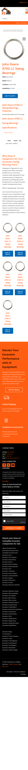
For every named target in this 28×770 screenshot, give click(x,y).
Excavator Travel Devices (9, 643)
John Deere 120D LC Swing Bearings (20, 280)
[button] (24, 38)
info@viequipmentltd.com (12, 458)
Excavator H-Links (7, 582)
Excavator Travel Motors (9, 645)
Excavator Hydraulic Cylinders (11, 585)
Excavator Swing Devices (9, 618)
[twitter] (8, 465)
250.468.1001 (8, 456)
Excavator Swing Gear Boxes (10, 623)
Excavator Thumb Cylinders (10, 636)
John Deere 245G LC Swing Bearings (20, 241)
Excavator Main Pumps (9, 598)
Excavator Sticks (7, 616)
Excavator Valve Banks (8, 648)
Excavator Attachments (9, 560)
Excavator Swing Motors (9, 625)
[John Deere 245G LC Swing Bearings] (20, 223)
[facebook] (4, 465)
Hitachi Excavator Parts (9, 548)
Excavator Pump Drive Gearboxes (12, 609)
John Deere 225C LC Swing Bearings (7, 241)
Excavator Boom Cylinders (10, 564)
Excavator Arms (7, 555)
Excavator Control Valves (9, 573)
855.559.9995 (10, 452)
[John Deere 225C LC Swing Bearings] (7, 223)
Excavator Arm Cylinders (9, 557)
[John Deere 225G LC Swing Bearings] (7, 262)
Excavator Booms (7, 562)
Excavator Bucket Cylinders (10, 566)
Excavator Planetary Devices (10, 602)
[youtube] (13, 465)
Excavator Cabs (6, 569)
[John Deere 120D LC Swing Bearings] (20, 262)
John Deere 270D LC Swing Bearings (7, 318)
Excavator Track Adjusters (10, 641)
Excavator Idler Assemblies (10, 593)
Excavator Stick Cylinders (9, 614)
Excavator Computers (8, 571)
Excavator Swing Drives (9, 621)
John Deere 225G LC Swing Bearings (7, 280)
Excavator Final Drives (8, 580)
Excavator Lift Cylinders (9, 595)
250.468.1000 (9, 454)
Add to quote (10, 96)
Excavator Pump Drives (9, 612)
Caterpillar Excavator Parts (10, 553)
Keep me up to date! (13, 528)
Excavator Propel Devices (9, 605)
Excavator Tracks (7, 638)
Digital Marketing (14, 664)
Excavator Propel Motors (9, 607)
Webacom (5, 666)
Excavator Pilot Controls (9, 600)
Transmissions (6, 634)
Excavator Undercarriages (10, 650)
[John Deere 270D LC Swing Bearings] (7, 300)
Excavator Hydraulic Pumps (10, 591)
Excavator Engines (7, 578)
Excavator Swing (7, 632)
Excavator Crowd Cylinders (10, 575)
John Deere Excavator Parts (10, 550)
